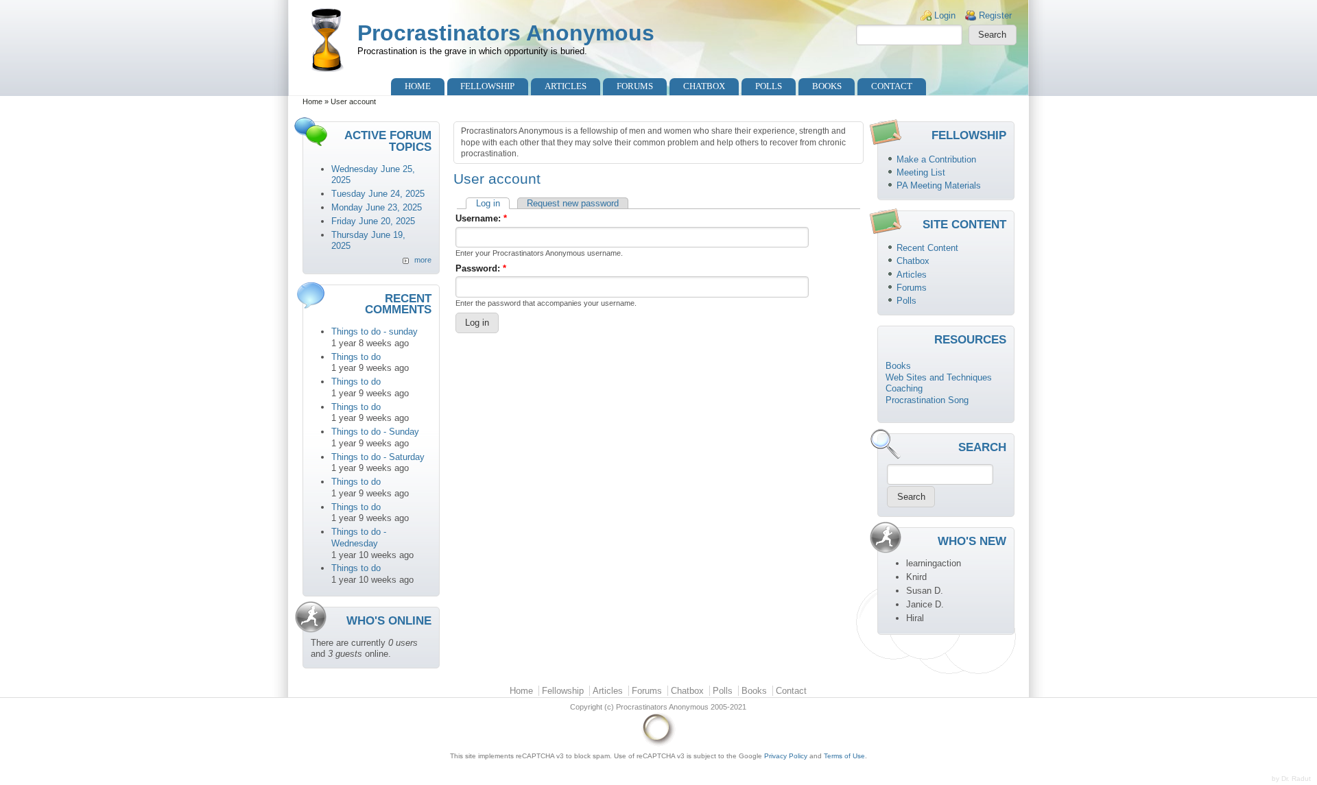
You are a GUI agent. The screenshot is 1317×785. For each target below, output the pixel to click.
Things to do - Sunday (375, 431)
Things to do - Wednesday (358, 537)
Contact (891, 86)
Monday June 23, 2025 (376, 207)
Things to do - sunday (374, 331)
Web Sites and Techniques (939, 377)
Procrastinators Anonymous (505, 33)
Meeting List (921, 172)
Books (827, 86)
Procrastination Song (927, 400)
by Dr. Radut (1291, 778)
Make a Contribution (936, 159)
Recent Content (927, 248)
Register (995, 15)
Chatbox (704, 86)
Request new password (573, 203)
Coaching (904, 388)
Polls (768, 86)
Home (418, 86)
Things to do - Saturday (378, 457)
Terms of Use (844, 756)
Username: (481, 218)
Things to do (356, 357)
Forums (635, 86)
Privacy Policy (785, 756)
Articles (565, 86)
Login (945, 15)
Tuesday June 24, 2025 (378, 194)
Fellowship (487, 86)
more (422, 260)
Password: (480, 268)
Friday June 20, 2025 (373, 221)
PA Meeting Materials (939, 185)
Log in (488, 203)
